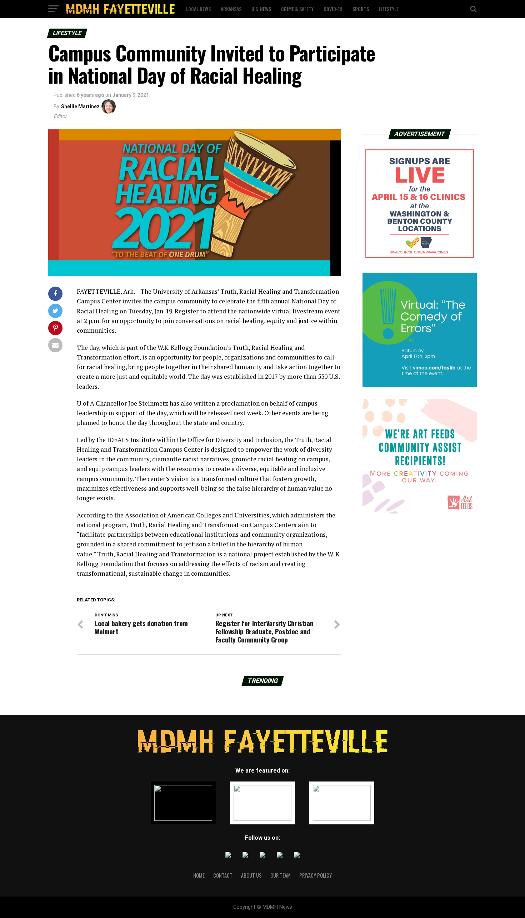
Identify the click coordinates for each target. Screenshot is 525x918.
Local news (198, 9)
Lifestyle (389, 9)
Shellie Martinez (80, 106)
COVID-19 (333, 9)
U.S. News (261, 9)
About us (251, 875)
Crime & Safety (297, 9)
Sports (360, 9)
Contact (222, 875)
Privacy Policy (315, 875)
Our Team (280, 875)
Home (199, 875)
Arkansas (231, 9)
